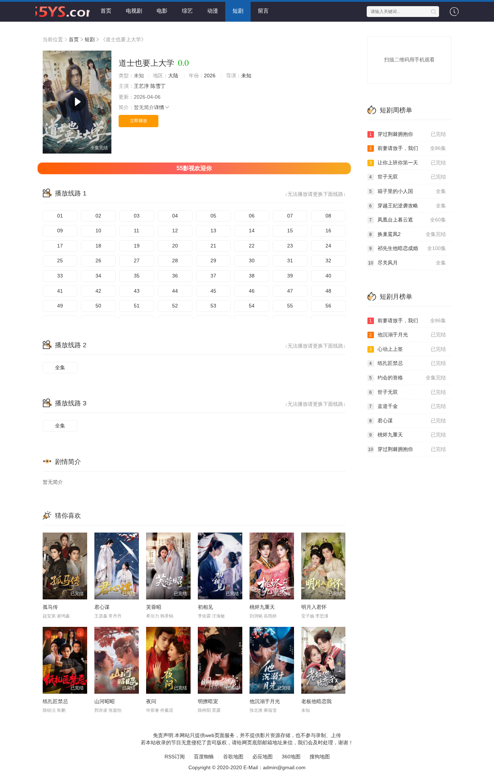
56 (328, 306)
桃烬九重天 (262, 607)
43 (137, 291)
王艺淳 (141, 86)
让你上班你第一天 (407, 162)
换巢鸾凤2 (407, 234)
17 (60, 246)
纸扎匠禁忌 (55, 701)
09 (60, 230)
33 (60, 276)
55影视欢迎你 (194, 168)
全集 (60, 367)
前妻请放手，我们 (407, 148)
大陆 (173, 75)
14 (252, 230)
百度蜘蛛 (204, 756)
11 (136, 230)
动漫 (212, 11)
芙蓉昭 (153, 607)
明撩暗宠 (208, 701)
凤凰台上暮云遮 (407, 220)
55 (290, 306)
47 (290, 291)
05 (213, 216)
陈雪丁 (158, 86)
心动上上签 (407, 349)
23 (290, 246)
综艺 (187, 11)
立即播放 (138, 120)
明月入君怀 (314, 607)
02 (98, 216)
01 (60, 216)
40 (328, 276)
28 (175, 260)
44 (175, 291)
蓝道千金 (407, 406)
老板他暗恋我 (316, 701)
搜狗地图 (320, 756)
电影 (162, 11)
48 (328, 291)
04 (175, 216)
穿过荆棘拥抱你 (407, 134)
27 (137, 260)
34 (98, 276)
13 (213, 230)
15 (290, 230)
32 (328, 260)
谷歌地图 (233, 756)
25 (60, 260)
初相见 (205, 607)
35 (137, 276)
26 (98, 260)
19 (137, 246)
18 (98, 246)
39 (290, 276)
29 (213, 260)
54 (252, 306)
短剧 (238, 11)
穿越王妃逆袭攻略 (407, 205)
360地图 (291, 756)
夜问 (151, 701)
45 (213, 291)
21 (213, 246)
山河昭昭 (104, 701)
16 (328, 230)
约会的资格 (407, 377)
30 (252, 260)
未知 (246, 75)
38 (252, 276)
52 (175, 306)
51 (137, 306)
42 (98, 291)
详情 (159, 107)
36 (175, 276)
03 (137, 216)
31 (290, 260)
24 (328, 246)
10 (98, 230)
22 (252, 246)
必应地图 (262, 756)
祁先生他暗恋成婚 (407, 248)
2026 (210, 75)
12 (175, 230)
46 (252, 291)
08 (328, 216)
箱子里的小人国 (407, 191)
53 (213, 306)
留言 (263, 11)
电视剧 (134, 11)
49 (60, 306)
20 (175, 246)
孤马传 (50, 607)
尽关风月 (407, 263)
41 (60, 291)
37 (213, 276)
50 (98, 306)
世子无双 (407, 177)
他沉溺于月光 (265, 701)
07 (290, 216)
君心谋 (102, 607)
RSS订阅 (175, 756)
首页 (106, 11)
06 (252, 216)
